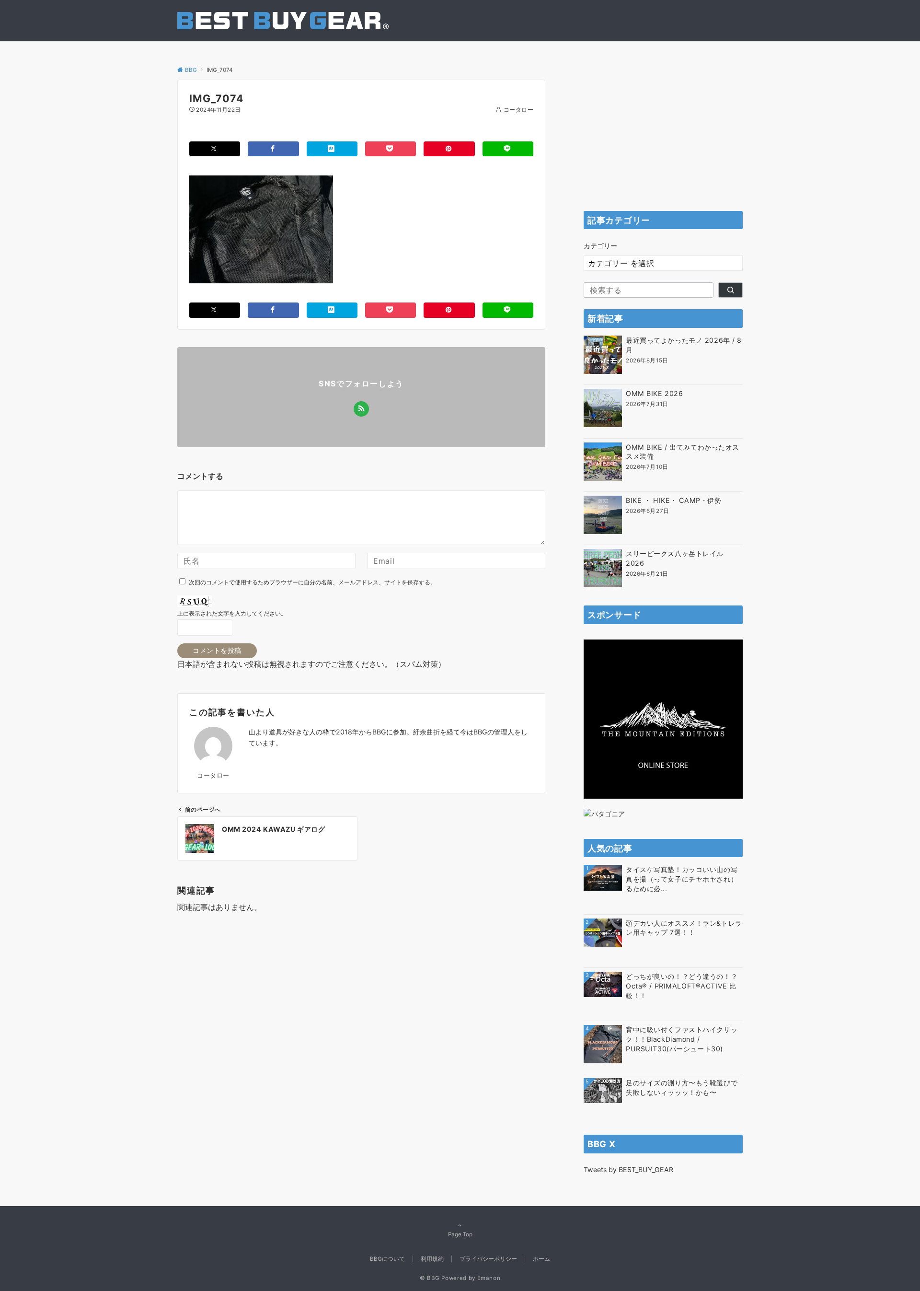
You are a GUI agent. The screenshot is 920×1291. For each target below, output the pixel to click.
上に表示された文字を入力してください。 (232, 613)
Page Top (460, 1234)
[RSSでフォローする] (361, 409)
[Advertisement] (663, 139)
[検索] (730, 290)
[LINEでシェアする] (508, 148)
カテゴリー (600, 246)
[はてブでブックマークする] (332, 148)
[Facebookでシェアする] (273, 148)
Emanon (489, 1278)
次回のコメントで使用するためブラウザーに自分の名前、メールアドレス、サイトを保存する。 (312, 582)
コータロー (518, 109)
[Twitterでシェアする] (214, 148)
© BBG (430, 1278)
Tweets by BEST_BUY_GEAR (628, 1169)
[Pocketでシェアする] (390, 148)
